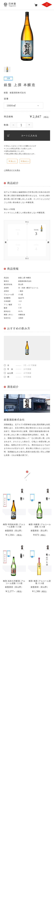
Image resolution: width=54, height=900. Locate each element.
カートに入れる (29, 135)
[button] (18, 161)
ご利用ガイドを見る (12, 170)
